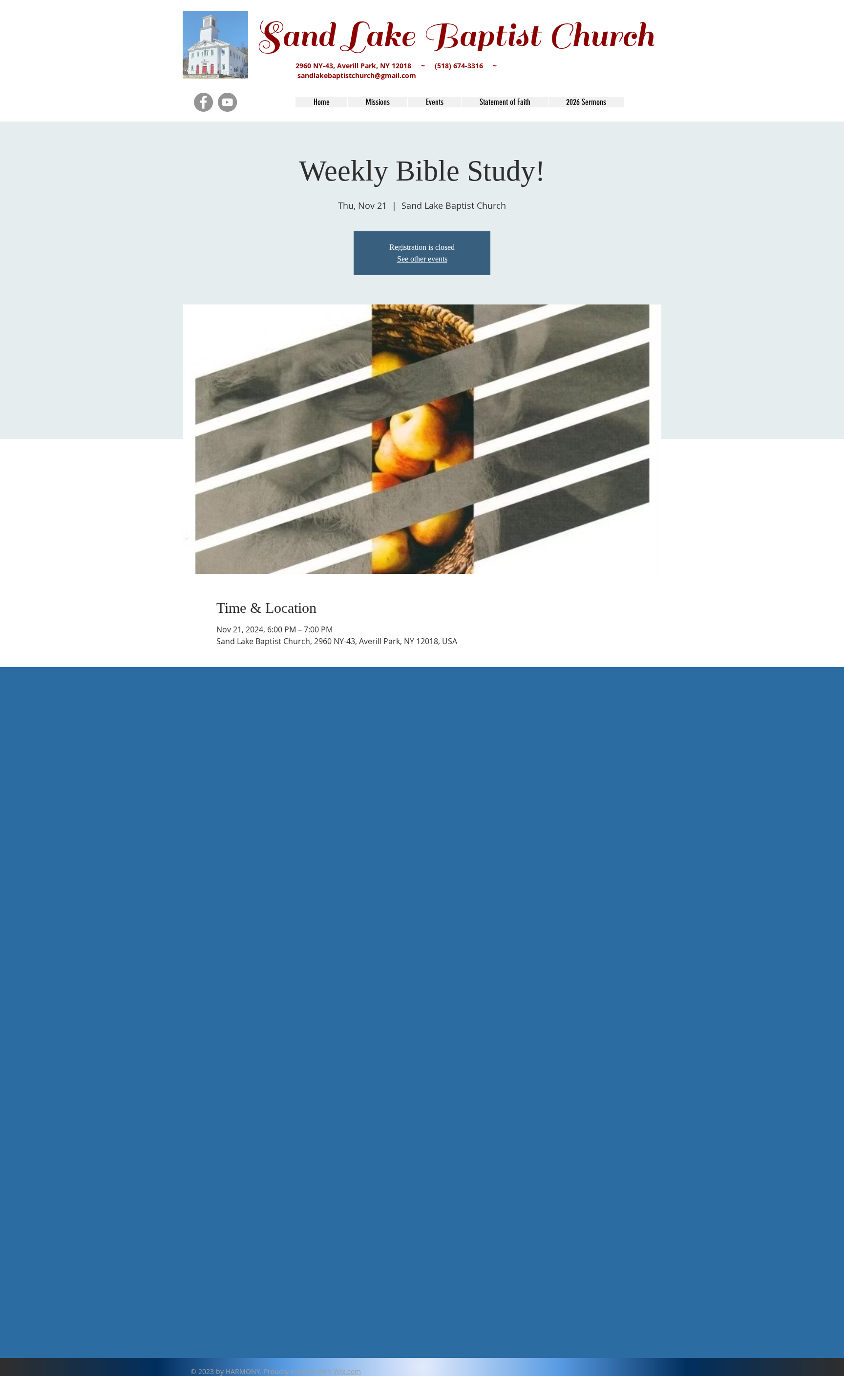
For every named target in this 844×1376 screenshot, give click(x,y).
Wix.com (347, 1371)
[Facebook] (203, 102)
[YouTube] (227, 102)
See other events (422, 259)
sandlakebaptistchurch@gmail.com (356, 75)
